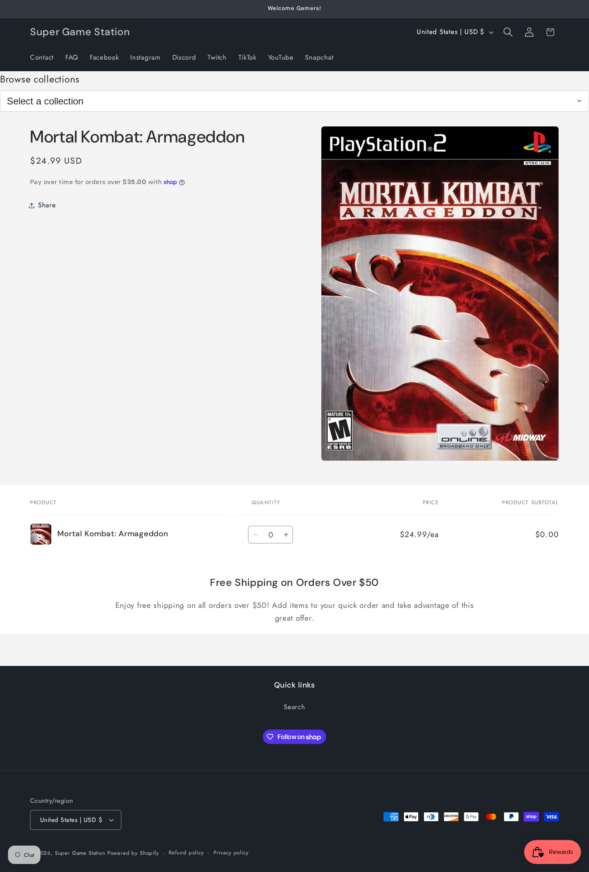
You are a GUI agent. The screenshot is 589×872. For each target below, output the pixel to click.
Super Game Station (80, 853)
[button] (507, 32)
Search (294, 707)
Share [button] (47, 205)
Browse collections (40, 79)
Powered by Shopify (133, 853)
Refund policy (186, 852)
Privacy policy (231, 852)
